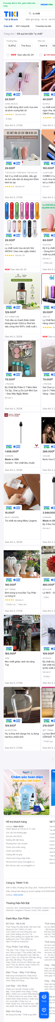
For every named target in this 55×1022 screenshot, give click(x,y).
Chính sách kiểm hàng (15, 847)
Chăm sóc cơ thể (19, 994)
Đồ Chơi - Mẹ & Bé (15, 923)
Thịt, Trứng (19, 950)
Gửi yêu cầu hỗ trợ (14, 836)
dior (16, 908)
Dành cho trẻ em (19, 962)
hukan (27, 910)
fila (39, 910)
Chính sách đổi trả (14, 851)
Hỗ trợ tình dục (28, 1004)
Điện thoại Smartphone (16, 975)
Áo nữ (47, 927)
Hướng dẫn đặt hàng (15, 840)
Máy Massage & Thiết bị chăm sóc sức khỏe (23, 995)
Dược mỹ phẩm (30, 1006)
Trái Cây (9, 950)
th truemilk (36, 908)
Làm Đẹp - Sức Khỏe (16, 985)
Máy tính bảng (18, 980)
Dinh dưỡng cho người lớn (22, 936)
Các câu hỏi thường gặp (16, 832)
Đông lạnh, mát (24, 955)
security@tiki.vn (28, 865)
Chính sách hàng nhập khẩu (18, 858)
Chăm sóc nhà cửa (22, 967)
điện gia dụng (32, 19)
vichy (34, 910)
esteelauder (25, 908)
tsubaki (45, 910)
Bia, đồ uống (15, 960)
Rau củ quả (15, 952)
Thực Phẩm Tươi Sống (17, 946)
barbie (46, 908)
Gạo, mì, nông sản (20, 957)
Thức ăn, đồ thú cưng (20, 965)
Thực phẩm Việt (29, 952)
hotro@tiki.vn (29, 862)
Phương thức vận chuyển (17, 843)
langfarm (19, 910)
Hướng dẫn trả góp (14, 854)
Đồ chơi (33, 927)
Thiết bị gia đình (30, 1014)
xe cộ (44, 19)
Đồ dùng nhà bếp (13, 1014)
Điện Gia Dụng (13, 1011)
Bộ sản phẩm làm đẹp (22, 1005)
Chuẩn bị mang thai (19, 941)
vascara (9, 908)
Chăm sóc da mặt (14, 989)
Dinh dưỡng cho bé (19, 934)
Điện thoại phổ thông (20, 978)
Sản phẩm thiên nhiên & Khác (21, 997)
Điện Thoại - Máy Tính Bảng (21, 972)
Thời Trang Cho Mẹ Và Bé (17, 927)
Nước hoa (16, 1004)
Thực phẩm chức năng (21, 991)
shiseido (10, 910)
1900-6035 (18, 826)
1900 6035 (18, 895)
